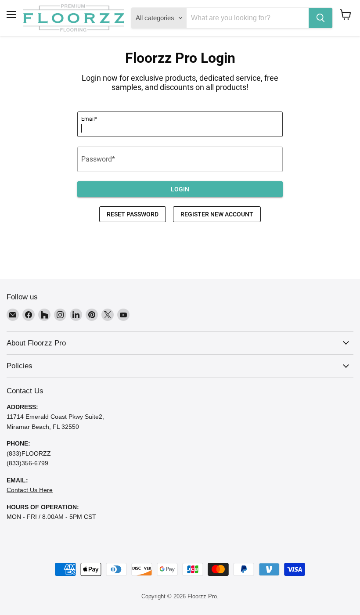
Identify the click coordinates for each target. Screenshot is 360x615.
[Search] (320, 18)
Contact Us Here (30, 489)
